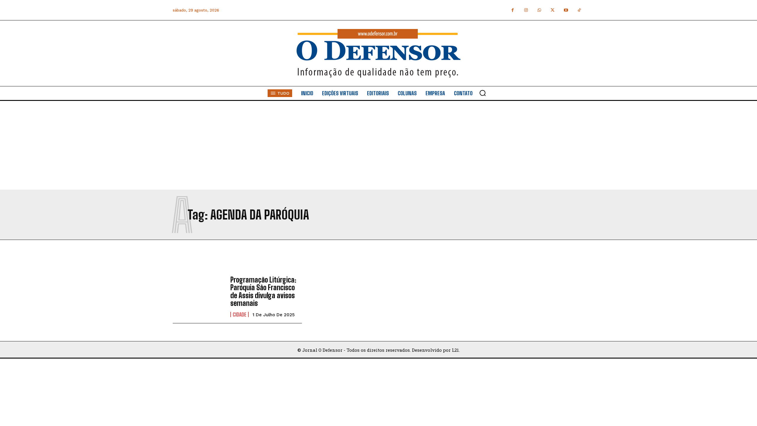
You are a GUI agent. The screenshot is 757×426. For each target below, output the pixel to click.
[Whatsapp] (539, 10)
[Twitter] (552, 10)
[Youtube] (566, 10)
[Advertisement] (378, 145)
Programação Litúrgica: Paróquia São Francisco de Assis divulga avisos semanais (263, 291)
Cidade (239, 314)
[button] (482, 93)
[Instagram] (526, 10)
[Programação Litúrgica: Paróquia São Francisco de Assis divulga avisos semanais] (198, 296)
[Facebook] (512, 10)
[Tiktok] (579, 10)
